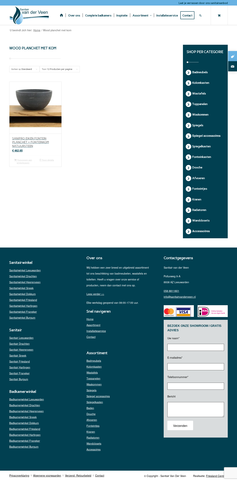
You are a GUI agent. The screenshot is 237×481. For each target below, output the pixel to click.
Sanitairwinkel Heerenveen (25, 282)
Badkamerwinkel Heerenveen (26, 411)
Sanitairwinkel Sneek (21, 288)
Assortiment (93, 325)
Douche (91, 414)
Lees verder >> (95, 294)
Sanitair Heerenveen (21, 349)
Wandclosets (93, 443)
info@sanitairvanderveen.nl (180, 297)
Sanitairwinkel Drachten (23, 276)
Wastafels (92, 372)
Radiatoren (92, 437)
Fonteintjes (92, 426)
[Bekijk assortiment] (232, 56)
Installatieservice (96, 331)
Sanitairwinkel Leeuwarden (25, 270)
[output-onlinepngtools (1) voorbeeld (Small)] (29, 15)
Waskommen (94, 384)
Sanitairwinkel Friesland (23, 300)
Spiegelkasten (94, 402)
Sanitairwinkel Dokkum (22, 294)
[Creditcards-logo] (177, 311)
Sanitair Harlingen (19, 367)
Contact (91, 337)
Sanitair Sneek (17, 355)
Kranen (90, 431)
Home (90, 319)
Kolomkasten (94, 366)
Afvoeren (91, 420)
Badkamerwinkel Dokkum (24, 423)
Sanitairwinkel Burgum (22, 317)
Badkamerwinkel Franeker (24, 441)
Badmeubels (93, 361)
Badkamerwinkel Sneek (23, 417)
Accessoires (93, 449)
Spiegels (91, 390)
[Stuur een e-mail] (232, 66)
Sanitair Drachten (19, 343)
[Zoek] (202, 15)
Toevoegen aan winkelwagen (24, 161)
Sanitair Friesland (19, 361)
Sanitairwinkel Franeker (23, 312)
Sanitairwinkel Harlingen (23, 306)
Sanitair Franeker (19, 373)
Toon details (47, 160)
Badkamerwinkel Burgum (24, 446)
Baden (90, 408)
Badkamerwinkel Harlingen (25, 435)
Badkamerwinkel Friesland (24, 429)
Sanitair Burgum (18, 379)
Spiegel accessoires (98, 396)
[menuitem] (61, 15)
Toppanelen (93, 378)
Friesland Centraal (217, 476)
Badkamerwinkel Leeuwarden (26, 399)
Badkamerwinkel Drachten (24, 405)
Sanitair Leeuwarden (21, 338)
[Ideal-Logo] (211, 311)
